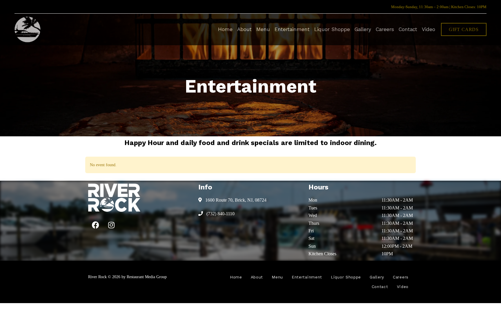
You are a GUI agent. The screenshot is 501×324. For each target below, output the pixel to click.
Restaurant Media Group (147, 276)
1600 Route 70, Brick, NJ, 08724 (235, 200)
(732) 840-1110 (220, 213)
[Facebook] (95, 225)
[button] (464, 29)
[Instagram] (111, 225)
